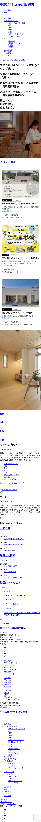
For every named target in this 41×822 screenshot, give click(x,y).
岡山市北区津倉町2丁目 (13, 577)
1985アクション (14, 47)
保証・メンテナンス (16, 34)
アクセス (7, 680)
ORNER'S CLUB (6, 802)
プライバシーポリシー (12, 699)
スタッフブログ (14, 783)
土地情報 (7, 53)
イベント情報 (9, 674)
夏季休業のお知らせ (11, 550)
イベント (7, 15)
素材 (10, 32)
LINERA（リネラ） (15, 36)
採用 (6, 12)
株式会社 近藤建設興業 (17, 4)
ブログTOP (12, 776)
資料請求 (7, 684)
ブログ (6, 55)
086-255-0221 (9, 637)
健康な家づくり (14, 43)
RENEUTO (8, 51)
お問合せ (7, 687)
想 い (2, 518)
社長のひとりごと (15, 781)
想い (6, 38)
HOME (6, 623)
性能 (10, 27)
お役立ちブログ (14, 778)
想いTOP (11, 41)
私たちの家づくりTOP (16, 23)
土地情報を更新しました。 (14, 539)
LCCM (10, 45)
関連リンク (8, 697)
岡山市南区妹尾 (10, 572)
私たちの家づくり (11, 21)
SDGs (10, 49)
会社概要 (11, 763)
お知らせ (7, 690)
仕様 (10, 30)
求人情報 (7, 682)
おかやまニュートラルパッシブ (12, 483)
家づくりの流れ (10, 479)
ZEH (6, 695)
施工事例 (7, 18)
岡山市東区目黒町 (11, 566)
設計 (10, 25)
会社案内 (7, 10)
